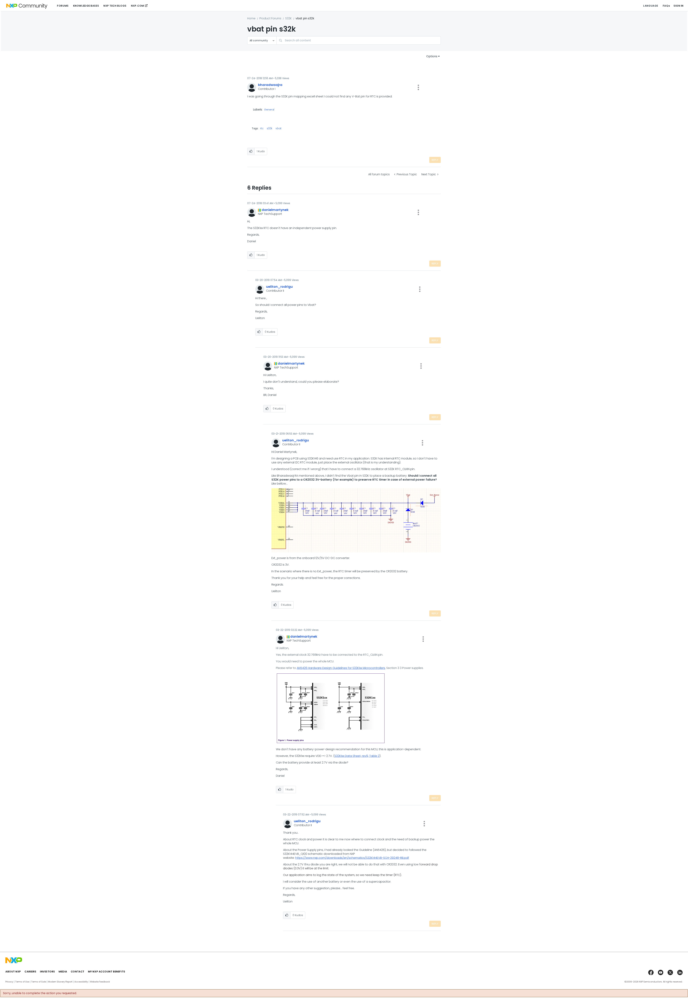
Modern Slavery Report (60, 982)
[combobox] (358, 40)
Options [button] (431, 56)
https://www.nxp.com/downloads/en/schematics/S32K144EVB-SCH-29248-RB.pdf (352, 858)
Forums (62, 6)
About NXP (13, 971)
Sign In (678, 6)
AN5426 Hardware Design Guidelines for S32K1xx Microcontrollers (341, 668)
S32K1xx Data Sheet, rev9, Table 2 (357, 756)
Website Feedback (100, 982)
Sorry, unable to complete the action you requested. (40, 993)
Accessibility (81, 982)
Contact (77, 971)
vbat (278, 128)
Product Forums (270, 18)
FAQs (666, 6)
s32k (269, 128)
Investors (47, 971)
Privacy (9, 982)
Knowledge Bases (86, 6)
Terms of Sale (38, 982)
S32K (288, 18)
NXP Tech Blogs (114, 6)
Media (63, 971)
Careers (30, 971)
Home (251, 18)
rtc (262, 128)
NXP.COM (137, 6)
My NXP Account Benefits (106, 971)
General (269, 109)
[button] (418, 87)
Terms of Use (22, 982)
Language (650, 6)
